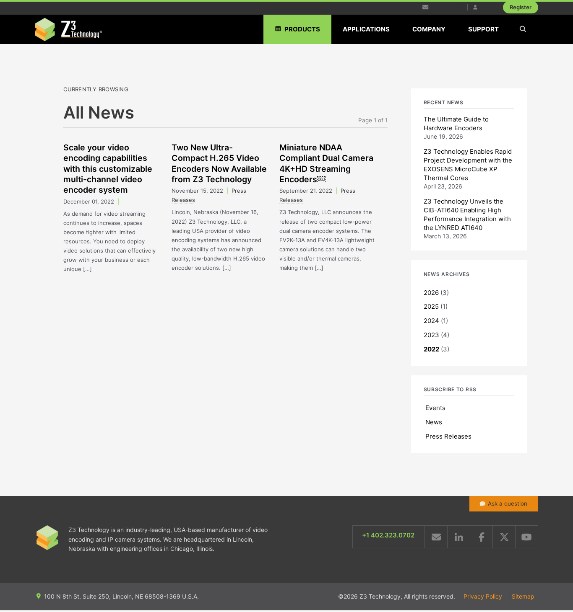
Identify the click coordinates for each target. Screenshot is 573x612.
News (433, 422)
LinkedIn (458, 536)
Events (435, 408)
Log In (488, 7)
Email (436, 536)
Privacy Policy (483, 596)
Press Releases (448, 436)
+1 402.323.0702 (388, 535)
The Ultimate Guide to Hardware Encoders (456, 123)
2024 (431, 321)
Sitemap (523, 596)
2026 (431, 293)
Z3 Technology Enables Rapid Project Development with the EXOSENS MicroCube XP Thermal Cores (468, 164)
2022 (431, 349)
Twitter (504, 536)
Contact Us (445, 7)
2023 (431, 335)
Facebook (481, 536)
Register (520, 7)
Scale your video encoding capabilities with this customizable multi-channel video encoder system (107, 168)
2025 (431, 306)
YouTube (526, 536)
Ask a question (507, 503)
